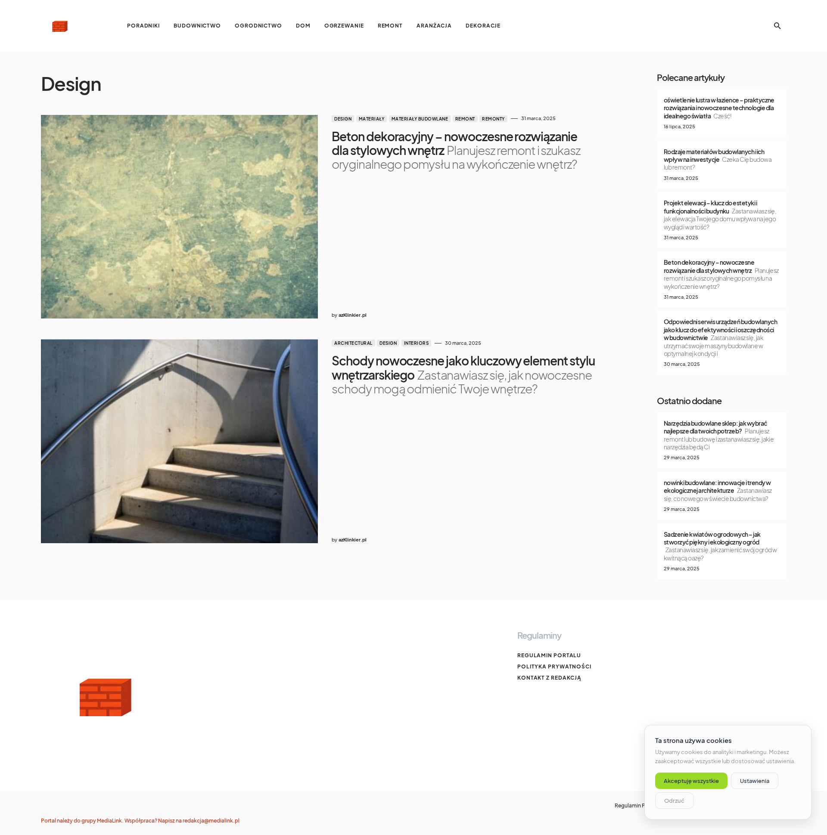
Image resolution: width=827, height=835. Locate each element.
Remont (465, 118)
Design (342, 118)
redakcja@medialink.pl (211, 820)
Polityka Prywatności (554, 666)
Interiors (416, 343)
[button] (777, 25)
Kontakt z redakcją (549, 677)
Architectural (353, 343)
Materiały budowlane (420, 118)
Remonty (493, 118)
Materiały (372, 118)
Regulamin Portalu (549, 655)
